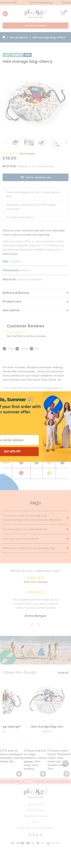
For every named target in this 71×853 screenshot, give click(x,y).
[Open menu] (5, 13)
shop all (63, 672)
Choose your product (35, 25)
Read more (10, 253)
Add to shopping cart (38, 177)
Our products (19, 37)
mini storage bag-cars (47, 726)
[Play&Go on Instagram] (30, 835)
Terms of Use (35, 804)
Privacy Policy (35, 810)
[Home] (4, 37)
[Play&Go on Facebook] (33, 835)
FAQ (35, 821)
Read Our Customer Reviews (35, 827)
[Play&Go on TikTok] (37, 835)
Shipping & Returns (35, 816)
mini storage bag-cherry (48, 37)
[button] (66, 142)
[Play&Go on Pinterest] (41, 835)
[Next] (65, 763)
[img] (35, 578)
